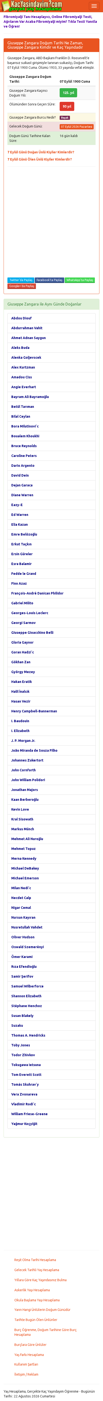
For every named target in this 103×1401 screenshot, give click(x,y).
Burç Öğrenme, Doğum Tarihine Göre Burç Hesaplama (45, 1332)
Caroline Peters (24, 456)
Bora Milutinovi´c (25, 426)
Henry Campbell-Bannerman (34, 711)
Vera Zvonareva (24, 1094)
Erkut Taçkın (21, 544)
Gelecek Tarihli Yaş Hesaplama (36, 1270)
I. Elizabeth (20, 731)
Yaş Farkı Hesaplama (29, 1355)
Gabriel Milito (22, 603)
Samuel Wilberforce (27, 986)
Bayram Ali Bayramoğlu (30, 397)
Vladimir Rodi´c (23, 1104)
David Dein (20, 475)
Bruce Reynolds (24, 446)
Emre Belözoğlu (24, 534)
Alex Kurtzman (23, 367)
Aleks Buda (20, 348)
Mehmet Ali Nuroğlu (27, 839)
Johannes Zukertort (27, 760)
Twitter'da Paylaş (20, 280)
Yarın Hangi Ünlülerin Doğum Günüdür (42, 1310)
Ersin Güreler (22, 554)
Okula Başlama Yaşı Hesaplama (37, 1300)
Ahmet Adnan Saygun (28, 338)
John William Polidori (28, 780)
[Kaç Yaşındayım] (31, 6)
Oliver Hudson (22, 937)
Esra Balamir (21, 564)
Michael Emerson (25, 878)
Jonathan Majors (24, 790)
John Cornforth (23, 770)
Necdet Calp (21, 898)
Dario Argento (22, 465)
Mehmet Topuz (23, 849)
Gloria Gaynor (22, 642)
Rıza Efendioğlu (24, 967)
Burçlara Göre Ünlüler (30, 1345)
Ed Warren (19, 515)
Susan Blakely (22, 1016)
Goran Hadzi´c (22, 652)
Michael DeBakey (25, 868)
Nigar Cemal (21, 908)
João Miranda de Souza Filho (34, 750)
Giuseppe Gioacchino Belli (32, 632)
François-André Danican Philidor (37, 593)
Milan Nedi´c (21, 888)
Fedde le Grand (23, 574)
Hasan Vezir (20, 701)
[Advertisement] (51, 223)
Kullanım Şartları (26, 1364)
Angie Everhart (23, 387)
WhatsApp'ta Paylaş (80, 280)
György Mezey (23, 672)
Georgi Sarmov (23, 623)
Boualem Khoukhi (25, 436)
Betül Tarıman (22, 407)
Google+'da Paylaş (21, 286)
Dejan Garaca (22, 485)
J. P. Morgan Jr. (23, 741)
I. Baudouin (20, 721)
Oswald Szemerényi (27, 947)
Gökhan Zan (20, 662)
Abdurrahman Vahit (26, 328)
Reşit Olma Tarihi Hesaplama (35, 1260)
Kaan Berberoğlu (25, 799)
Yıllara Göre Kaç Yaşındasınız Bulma (40, 1280)
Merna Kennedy (23, 858)
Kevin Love (20, 809)
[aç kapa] (94, 6)
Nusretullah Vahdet (26, 927)
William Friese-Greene (29, 1114)
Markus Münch (22, 829)
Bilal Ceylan (20, 416)
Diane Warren (22, 495)
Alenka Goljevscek (26, 357)
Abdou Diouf (21, 318)
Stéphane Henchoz (26, 1006)
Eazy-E (17, 505)
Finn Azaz (19, 583)
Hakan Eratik (21, 682)
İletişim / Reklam (26, 1374)
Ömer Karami (22, 957)
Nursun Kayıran (23, 917)
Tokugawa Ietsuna (26, 1065)
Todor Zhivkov (23, 1055)
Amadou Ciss (21, 377)
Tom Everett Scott (26, 1075)
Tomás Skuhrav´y (25, 1084)
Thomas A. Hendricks (28, 1035)
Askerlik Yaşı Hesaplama (32, 1290)
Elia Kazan (19, 524)
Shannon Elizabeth (26, 996)
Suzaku (17, 1025)
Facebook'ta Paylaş (49, 280)
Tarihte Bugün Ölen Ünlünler (35, 1320)
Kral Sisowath (22, 819)
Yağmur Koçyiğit (24, 1124)
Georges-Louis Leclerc (29, 613)
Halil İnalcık (20, 691)
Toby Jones (20, 1045)
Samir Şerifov (22, 976)
